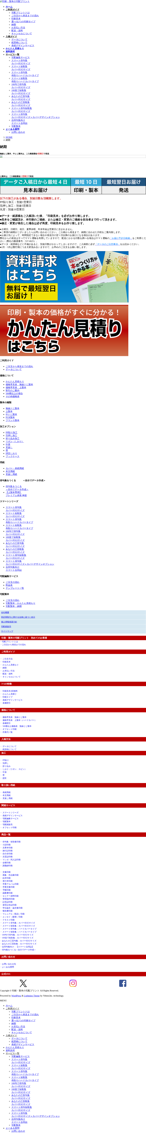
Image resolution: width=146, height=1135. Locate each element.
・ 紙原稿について (8, 749)
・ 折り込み (5, 766)
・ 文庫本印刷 (7, 848)
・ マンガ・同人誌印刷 (10, 860)
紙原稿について (19, 42)
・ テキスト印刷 (7, 920)
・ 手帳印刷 (6, 890)
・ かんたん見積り (8, 694)
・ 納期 (3, 668)
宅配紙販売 (6, 626)
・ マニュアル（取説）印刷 (12, 914)
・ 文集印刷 (5, 872)
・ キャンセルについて (10, 677)
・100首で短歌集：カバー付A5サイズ (16, 938)
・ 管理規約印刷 (7, 899)
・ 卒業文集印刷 (7, 887)
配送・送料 (17, 30)
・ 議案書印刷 (6, 893)
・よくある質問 (7, 967)
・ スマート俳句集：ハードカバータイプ (18, 929)
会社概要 (5, 612)
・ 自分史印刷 (6, 854)
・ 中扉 (3, 772)
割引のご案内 (12, 390)
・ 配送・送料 (6, 674)
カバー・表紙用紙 (15, 468)
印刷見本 (16, 18)
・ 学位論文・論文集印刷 (11, 908)
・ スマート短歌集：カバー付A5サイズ (17, 926)
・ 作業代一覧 (6, 732)
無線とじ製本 (12, 408)
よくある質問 (12, 1128)
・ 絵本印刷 (5, 878)
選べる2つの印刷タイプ (23, 21)
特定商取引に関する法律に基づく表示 (18, 617)
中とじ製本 (11, 414)
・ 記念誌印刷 (6, 902)
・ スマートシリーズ (9, 813)
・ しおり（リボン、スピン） (13, 769)
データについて (19, 39)
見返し (9, 447)
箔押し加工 (11, 435)
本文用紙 (10, 471)
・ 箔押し (4, 763)
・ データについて (8, 746)
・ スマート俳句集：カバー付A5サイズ (17, 923)
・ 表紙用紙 (5, 792)
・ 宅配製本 (5, 821)
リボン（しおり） (15, 441)
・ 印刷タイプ (6, 697)
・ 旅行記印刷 (6, 851)
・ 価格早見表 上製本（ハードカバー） (18, 720)
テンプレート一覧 (15, 588)
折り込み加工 (12, 438)
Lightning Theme (32, 996)
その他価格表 (12, 396)
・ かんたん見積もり (9, 665)
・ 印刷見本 (5, 662)
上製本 (9, 411)
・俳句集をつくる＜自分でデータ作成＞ (18, 950)
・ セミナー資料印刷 (9, 896)
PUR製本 (10, 417)
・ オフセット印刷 (8, 729)
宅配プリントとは (20, 12)
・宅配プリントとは (9, 642)
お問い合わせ (18, 132)
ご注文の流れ (12, 582)
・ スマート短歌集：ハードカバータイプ (18, 932)
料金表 (9, 585)
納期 (13, 24)
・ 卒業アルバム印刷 (9, 884)
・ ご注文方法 (6, 659)
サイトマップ (7, 631)
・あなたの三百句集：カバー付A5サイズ (18, 941)
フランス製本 (12, 420)
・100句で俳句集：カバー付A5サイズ (16, 935)
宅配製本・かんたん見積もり (20, 603)
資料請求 (10, 1050)
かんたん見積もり (15, 381)
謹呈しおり (11, 453)
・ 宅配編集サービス (9, 818)
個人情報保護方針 (9, 622)
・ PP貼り (4, 760)
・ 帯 (2, 775)
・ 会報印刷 (5, 863)
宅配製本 (16, 126)
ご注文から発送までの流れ (25, 15)
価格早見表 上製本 (16, 387)
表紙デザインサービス (22, 45)
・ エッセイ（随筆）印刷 (11, 917)
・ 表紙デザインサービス (11, 700)
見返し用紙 (11, 474)
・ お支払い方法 (7, 671)
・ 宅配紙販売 (6, 824)
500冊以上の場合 (14, 393)
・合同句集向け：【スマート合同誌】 (17, 947)
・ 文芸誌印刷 (6, 857)
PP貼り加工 (11, 432)
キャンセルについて (21, 33)
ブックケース (12, 456)
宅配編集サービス (20, 57)
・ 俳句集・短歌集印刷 (10, 842)
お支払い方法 (18, 27)
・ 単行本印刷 (6, 881)
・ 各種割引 (5, 703)
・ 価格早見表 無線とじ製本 (13, 717)
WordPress (16, 996)
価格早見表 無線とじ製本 (19, 384)
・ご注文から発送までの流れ (13, 645)
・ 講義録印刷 (6, 866)
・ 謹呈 (3, 778)
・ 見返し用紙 (6, 798)
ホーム (9, 1005)
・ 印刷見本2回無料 (9, 691)
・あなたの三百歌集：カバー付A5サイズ (18, 944)
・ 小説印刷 (5, 845)
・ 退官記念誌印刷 (8, 905)
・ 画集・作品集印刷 (9, 875)
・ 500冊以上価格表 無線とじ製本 (16, 726)
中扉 (8, 444)
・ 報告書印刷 (6, 911)
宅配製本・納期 (14, 606)
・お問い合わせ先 (8, 964)
